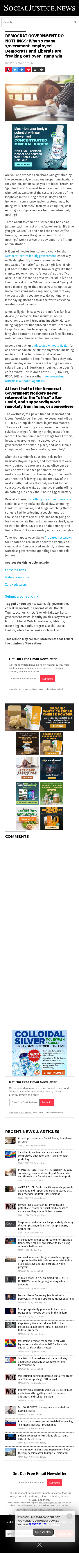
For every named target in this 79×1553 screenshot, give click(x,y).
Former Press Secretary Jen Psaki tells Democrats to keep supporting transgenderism (46, 1297)
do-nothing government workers (49, 499)
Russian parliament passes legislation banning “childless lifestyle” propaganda (45, 1423)
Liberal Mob (25, 621)
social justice (56, 626)
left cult (10, 621)
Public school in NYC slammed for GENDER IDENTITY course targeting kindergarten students (43, 1281)
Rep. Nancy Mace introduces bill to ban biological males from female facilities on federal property (42, 1327)
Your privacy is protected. (20, 689)
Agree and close (43, 1532)
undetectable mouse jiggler (50, 345)
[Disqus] (39, 888)
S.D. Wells (28, 63)
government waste (17, 617)
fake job (41, 612)
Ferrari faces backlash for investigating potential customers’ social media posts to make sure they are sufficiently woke (43, 1208)
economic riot (25, 612)
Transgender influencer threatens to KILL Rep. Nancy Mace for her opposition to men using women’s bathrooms (45, 1243)
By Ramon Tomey (38, 1288)
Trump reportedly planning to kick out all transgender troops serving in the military (42, 1311)
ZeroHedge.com (16, 584)
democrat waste (42, 608)
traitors (10, 630)
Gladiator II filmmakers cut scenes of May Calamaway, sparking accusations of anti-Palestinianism (42, 1362)
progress (40, 626)
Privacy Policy (37, 1524)
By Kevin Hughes (38, 1302)
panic (28, 626)
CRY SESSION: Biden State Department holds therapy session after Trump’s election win (44, 1451)
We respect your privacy (50, 1503)
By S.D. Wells (37, 1180)
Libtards (58, 621)
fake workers (57, 612)
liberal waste (42, 621)
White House (25, 630)
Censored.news (15, 570)
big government (57, 604)
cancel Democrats (17, 608)
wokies (55, 630)
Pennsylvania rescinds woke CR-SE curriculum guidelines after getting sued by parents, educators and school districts (45, 1393)
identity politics (42, 617)
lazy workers (62, 617)
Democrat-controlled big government (30, 256)
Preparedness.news (58, 537)
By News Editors (38, 1145)
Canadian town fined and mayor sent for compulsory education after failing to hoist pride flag (43, 1156)
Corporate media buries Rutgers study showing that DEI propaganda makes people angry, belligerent (45, 1225)
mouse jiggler (14, 626)
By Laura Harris (38, 1198)
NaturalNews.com (17, 577)
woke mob (42, 630)
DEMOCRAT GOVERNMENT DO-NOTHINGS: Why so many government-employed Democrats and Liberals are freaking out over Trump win (45, 1173)
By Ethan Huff (37, 1233)
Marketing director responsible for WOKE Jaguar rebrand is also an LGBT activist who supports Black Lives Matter (43, 1344)
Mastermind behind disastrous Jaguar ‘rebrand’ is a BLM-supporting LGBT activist (45, 1377)
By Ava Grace (37, 1250)
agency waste (36, 604)
